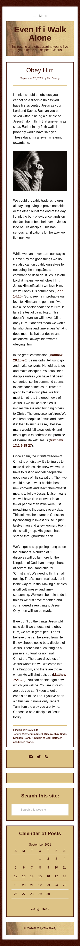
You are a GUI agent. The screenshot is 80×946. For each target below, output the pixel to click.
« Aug (35, 909)
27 (23, 894)
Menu (43, 16)
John (28, 738)
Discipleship (51, 734)
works (30, 742)
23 (48, 885)
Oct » (45, 909)
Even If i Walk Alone (40, 33)
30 (48, 894)
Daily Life (32, 730)
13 (23, 876)
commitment (35, 734)
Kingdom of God (41, 738)
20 (23, 885)
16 (48, 876)
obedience (19, 742)
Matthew (57, 738)
